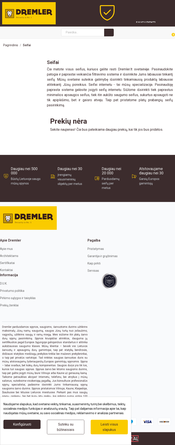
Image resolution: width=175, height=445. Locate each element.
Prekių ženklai (9, 305)
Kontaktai (6, 270)
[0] (168, 33)
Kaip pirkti (94, 263)
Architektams (9, 256)
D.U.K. (3, 283)
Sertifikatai (7, 263)
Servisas (93, 270)
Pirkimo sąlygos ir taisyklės (18, 298)
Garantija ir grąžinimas (103, 256)
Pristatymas (96, 249)
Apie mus (6, 249)
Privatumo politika (12, 290)
